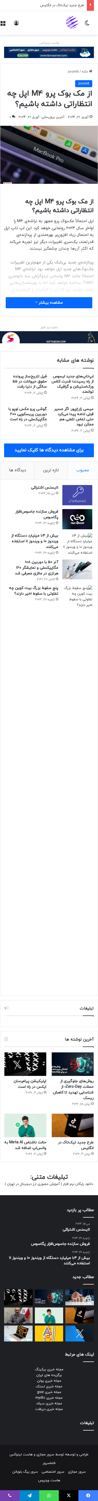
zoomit (73, 71)
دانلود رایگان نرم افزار (78, 1184)
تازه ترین (51, 470)
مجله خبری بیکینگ (49, 1369)
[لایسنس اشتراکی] (77, 495)
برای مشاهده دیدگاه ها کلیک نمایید (49, 450)
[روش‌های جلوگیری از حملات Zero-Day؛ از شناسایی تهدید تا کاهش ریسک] (73, 1064)
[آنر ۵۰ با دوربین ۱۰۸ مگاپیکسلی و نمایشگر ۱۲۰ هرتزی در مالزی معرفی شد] (77, 570)
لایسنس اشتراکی (44, 487)
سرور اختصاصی (53, 1471)
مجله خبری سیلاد (49, 1403)
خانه (85, 71)
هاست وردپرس (49, 1480)
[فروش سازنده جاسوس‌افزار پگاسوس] (77, 519)
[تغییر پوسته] (87, 25)
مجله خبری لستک (49, 1386)
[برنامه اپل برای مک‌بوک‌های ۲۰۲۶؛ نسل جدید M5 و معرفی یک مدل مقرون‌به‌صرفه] (18, 1333)
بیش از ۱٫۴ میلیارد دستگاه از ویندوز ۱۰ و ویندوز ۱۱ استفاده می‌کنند (34, 541)
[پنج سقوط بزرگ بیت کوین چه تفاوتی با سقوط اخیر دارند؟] (77, 787)
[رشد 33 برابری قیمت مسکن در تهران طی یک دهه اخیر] (79, 1297)
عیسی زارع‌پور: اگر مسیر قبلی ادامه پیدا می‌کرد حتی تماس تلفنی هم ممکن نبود (74, 416)
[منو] (2, 25)
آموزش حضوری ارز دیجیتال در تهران (33, 1184)
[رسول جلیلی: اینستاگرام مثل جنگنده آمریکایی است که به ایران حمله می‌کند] (18, 1315)
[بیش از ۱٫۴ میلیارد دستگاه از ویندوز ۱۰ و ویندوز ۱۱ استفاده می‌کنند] (77, 544)
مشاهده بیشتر (50, 302)
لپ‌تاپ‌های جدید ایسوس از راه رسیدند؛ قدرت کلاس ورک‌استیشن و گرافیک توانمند (72, 384)
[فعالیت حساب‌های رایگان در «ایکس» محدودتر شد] (79, 1333)
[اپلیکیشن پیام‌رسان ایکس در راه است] (25, 1064)
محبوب (82, 470)
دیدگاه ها (17, 470)
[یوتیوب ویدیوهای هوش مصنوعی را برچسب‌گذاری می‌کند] (49, 1333)
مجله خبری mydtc (49, 1397)
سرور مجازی (45, 1454)
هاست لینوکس (49, 43)
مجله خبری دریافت (49, 1409)
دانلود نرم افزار (49, 327)
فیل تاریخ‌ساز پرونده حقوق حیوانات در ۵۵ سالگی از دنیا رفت (30, 381)
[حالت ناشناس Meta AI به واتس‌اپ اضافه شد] (25, 1125)
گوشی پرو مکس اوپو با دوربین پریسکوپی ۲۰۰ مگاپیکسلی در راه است (27, 414)
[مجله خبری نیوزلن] (72, 23)
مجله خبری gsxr (49, 1392)
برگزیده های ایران (49, 1375)
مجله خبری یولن (49, 1380)
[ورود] (16, 25)
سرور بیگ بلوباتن (25, 1471)
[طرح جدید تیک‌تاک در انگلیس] (73, 1125)
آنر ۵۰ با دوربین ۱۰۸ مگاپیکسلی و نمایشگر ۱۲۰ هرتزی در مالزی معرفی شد (36, 568)
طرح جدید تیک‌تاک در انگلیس (62, 5)
